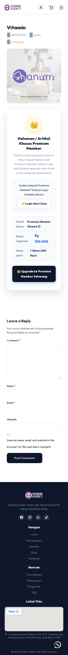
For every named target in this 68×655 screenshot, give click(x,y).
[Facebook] (21, 517)
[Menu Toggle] (61, 7)
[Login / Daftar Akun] (41, 7)
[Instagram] (30, 517)
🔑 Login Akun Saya (34, 203)
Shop (34, 552)
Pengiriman (34, 586)
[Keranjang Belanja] (51, 7)
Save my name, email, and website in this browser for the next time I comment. (30, 444)
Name (11, 386)
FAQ (34, 592)
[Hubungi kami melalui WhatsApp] (57, 644)
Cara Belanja (34, 574)
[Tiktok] (46, 517)
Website (12, 419)
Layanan (34, 546)
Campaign (17, 42)
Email (11, 403)
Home (34, 534)
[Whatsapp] (38, 517)
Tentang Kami (34, 540)
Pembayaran (34, 580)
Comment (13, 340)
